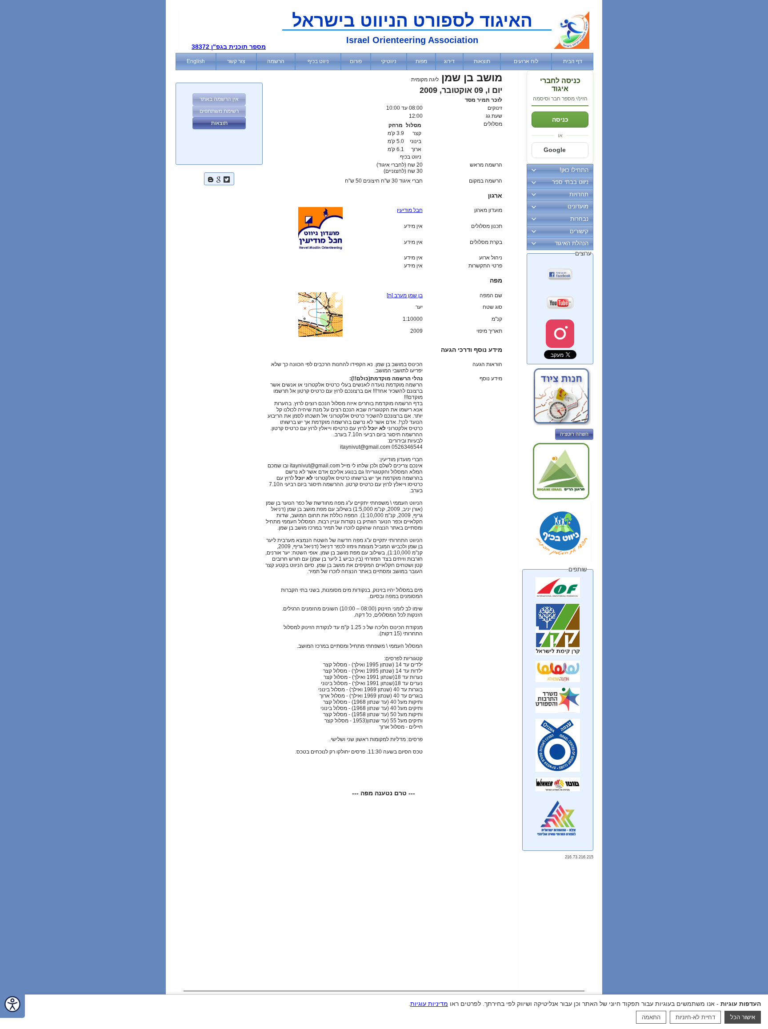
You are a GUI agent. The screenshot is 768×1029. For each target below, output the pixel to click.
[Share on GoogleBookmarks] (218, 178)
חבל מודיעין (410, 210)
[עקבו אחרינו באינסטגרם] (560, 333)
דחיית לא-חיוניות (695, 1017)
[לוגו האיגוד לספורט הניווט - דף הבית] (571, 47)
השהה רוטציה (574, 434)
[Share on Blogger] (210, 178)
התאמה (651, 1017)
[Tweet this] (226, 178)
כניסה (560, 119)
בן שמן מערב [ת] (405, 295)
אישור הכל (742, 1017)
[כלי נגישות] (12, 1005)
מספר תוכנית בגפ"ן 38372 (229, 46)
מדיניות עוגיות (429, 1003)
